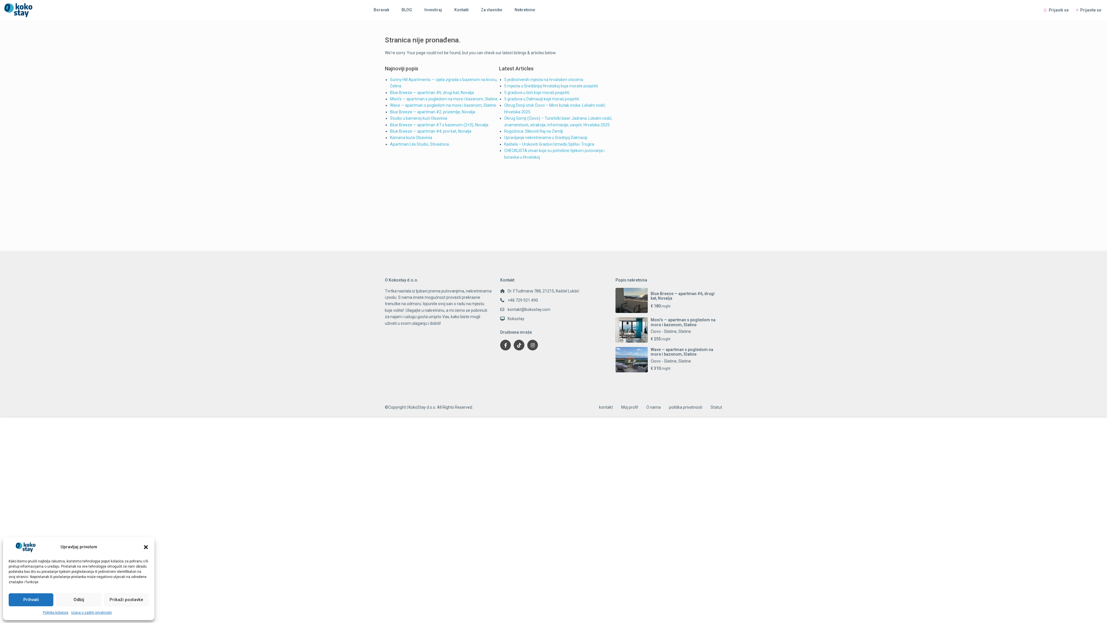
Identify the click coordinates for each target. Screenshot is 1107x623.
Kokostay (516, 318)
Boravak (381, 9)
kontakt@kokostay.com (529, 309)
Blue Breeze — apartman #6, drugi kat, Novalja (432, 92)
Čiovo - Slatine (664, 331)
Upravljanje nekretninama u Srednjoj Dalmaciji (545, 137)
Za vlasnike (491, 9)
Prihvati (31, 599)
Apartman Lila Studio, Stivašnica (419, 144)
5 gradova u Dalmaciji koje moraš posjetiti (541, 99)
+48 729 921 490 (523, 300)
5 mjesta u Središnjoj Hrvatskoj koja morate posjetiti (551, 86)
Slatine (684, 331)
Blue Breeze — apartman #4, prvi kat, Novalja (430, 131)
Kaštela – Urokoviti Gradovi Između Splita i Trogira (549, 144)
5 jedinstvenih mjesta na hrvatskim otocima (543, 79)
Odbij (79, 599)
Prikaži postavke (126, 599)
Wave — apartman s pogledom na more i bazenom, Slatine (443, 105)
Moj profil (629, 407)
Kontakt (461, 9)
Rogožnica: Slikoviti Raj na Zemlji (533, 131)
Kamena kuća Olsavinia (411, 137)
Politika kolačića (55, 613)
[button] (146, 547)
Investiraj (433, 9)
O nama (653, 407)
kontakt (606, 407)
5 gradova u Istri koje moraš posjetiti (536, 92)
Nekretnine (525, 9)
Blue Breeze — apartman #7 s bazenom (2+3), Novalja (439, 125)
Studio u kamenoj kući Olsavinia (418, 118)
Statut (716, 407)
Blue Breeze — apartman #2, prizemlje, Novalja (432, 112)
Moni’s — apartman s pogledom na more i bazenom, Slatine (444, 99)
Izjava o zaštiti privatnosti (91, 613)
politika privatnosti (685, 407)
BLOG (407, 9)
